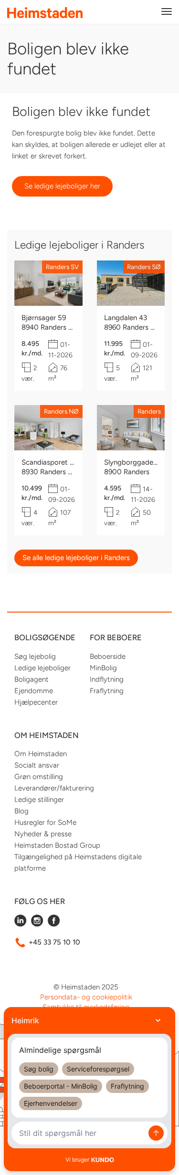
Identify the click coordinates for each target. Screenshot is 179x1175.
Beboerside (108, 656)
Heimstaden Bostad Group (57, 845)
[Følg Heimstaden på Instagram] (37, 924)
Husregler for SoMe (45, 822)
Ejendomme (33, 690)
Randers (149, 411)
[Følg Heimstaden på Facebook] (54, 924)
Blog (21, 811)
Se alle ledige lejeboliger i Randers (76, 557)
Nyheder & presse (43, 834)
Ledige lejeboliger (42, 668)
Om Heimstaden (40, 753)
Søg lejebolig (35, 656)
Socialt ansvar (36, 765)
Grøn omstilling (38, 776)
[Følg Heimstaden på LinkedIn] (20, 924)
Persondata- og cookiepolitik (86, 997)
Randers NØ (61, 411)
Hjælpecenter (36, 702)
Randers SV (62, 266)
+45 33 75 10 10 (54, 942)
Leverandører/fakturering (54, 788)
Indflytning (107, 679)
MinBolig (103, 668)
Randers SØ (144, 266)
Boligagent (31, 679)
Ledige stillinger (39, 799)
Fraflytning (107, 690)
